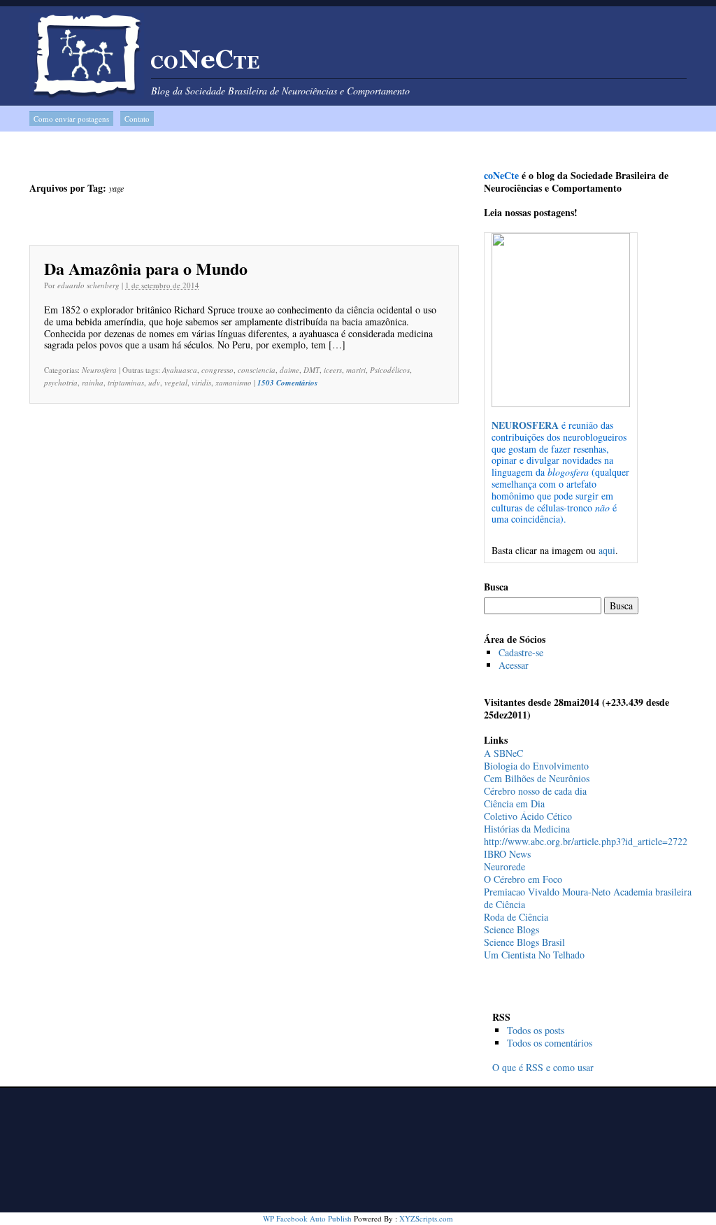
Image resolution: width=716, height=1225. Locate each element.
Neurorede (504, 866)
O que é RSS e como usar (543, 1067)
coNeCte (205, 64)
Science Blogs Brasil (524, 942)
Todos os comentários (549, 1042)
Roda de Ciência (516, 916)
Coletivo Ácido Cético (528, 816)
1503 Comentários (287, 382)
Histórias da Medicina (527, 828)
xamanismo (233, 382)
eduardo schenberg (88, 285)
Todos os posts (535, 1030)
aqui (607, 550)
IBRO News (507, 854)
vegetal (175, 382)
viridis (201, 382)
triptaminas (126, 382)
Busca (496, 586)
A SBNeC (503, 753)
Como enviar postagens (71, 118)
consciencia (256, 369)
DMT (311, 369)
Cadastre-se (521, 652)
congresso (217, 369)
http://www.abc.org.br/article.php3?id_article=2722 (585, 841)
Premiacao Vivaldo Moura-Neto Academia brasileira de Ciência (588, 898)
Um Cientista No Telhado (534, 954)
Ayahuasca (179, 369)
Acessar (514, 665)
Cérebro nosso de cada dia (535, 791)
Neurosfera (99, 369)
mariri (356, 369)
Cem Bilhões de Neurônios (536, 778)
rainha (92, 382)
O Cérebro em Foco (523, 879)
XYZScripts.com (426, 1218)
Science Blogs (511, 929)
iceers (333, 369)
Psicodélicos (390, 369)
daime (289, 369)
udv (154, 382)
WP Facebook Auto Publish (307, 1218)
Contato (137, 118)
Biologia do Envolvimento (536, 765)
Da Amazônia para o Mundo (146, 268)
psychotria (61, 382)
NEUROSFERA (525, 425)
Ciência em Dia (514, 803)
